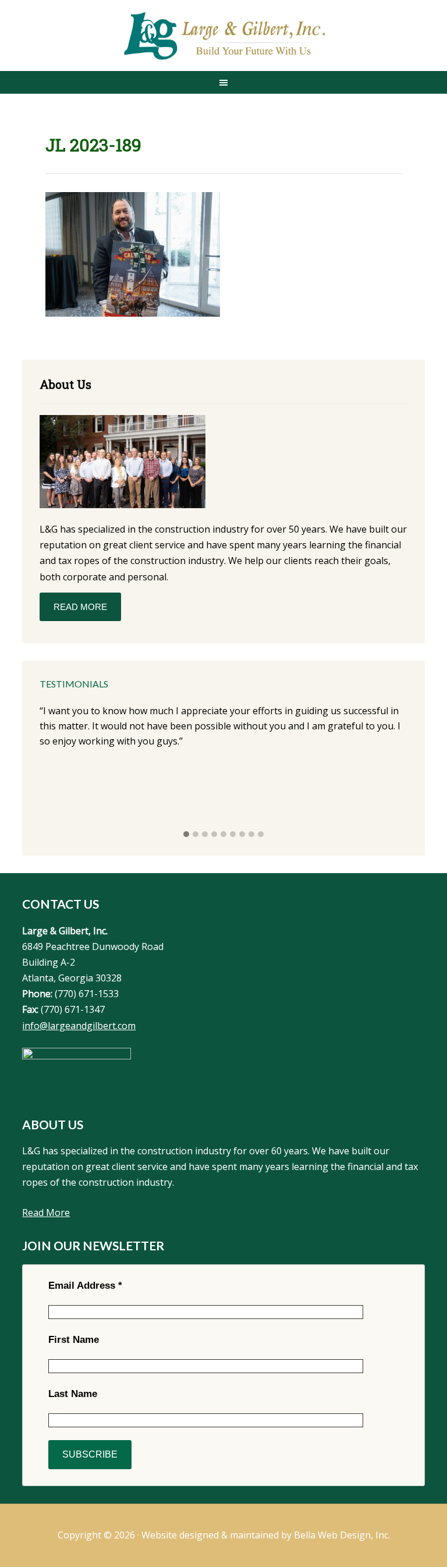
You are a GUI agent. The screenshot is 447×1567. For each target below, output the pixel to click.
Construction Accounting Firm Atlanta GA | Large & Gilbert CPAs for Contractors (223, 37)
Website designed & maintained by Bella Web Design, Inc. (265, 1535)
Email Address (85, 1286)
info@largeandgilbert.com (79, 1025)
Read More (80, 607)
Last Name (72, 1394)
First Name (73, 1340)
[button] (186, 834)
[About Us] (122, 463)
